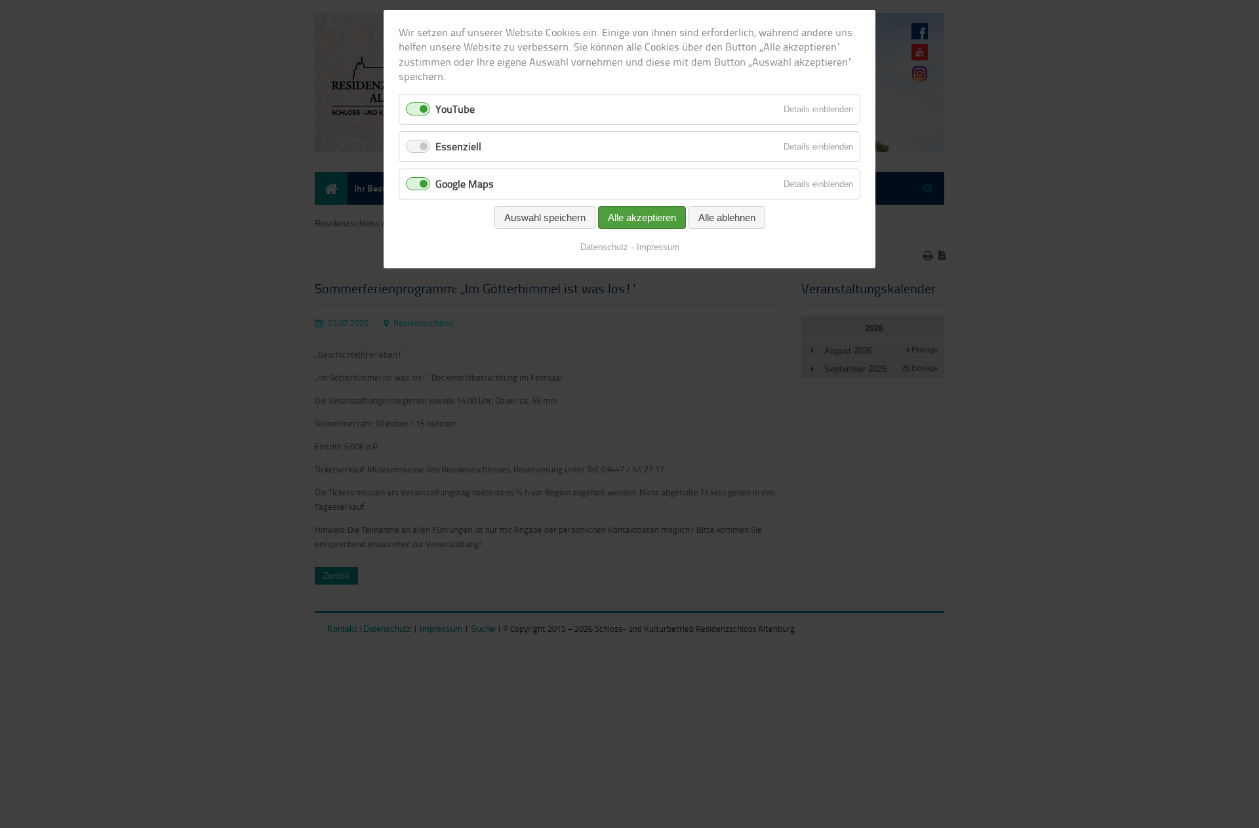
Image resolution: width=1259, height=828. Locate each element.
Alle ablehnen (726, 217)
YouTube (455, 109)
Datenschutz (604, 247)
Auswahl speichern (545, 217)
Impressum (658, 247)
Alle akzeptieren (642, 217)
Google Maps (464, 183)
